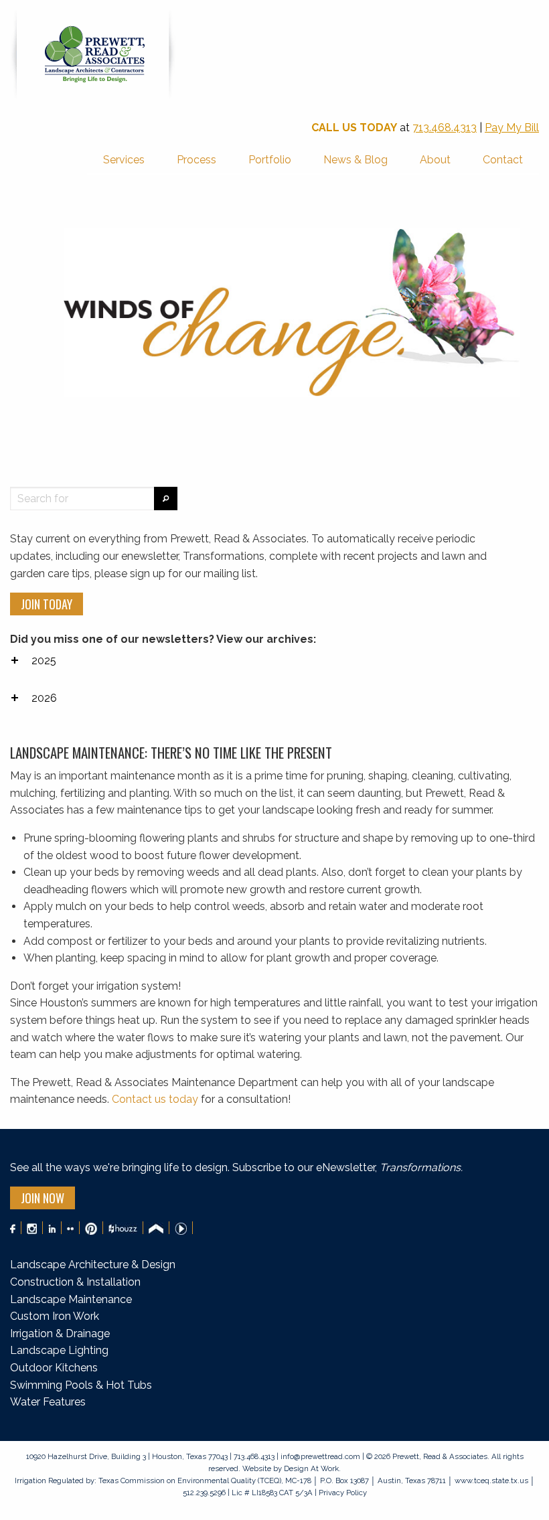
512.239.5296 (204, 1492)
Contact (503, 159)
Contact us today (155, 1099)
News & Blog (355, 159)
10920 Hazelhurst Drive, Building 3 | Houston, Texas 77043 (128, 1456)
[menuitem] (124, 161)
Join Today (46, 604)
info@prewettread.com (320, 1456)
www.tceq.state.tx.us (491, 1480)
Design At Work (311, 1468)
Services (124, 159)
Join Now (42, 1198)
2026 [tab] (44, 698)
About (435, 159)
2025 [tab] (43, 660)
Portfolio (269, 159)
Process (196, 159)
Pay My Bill (512, 127)
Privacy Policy (342, 1492)
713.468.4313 (444, 127)
